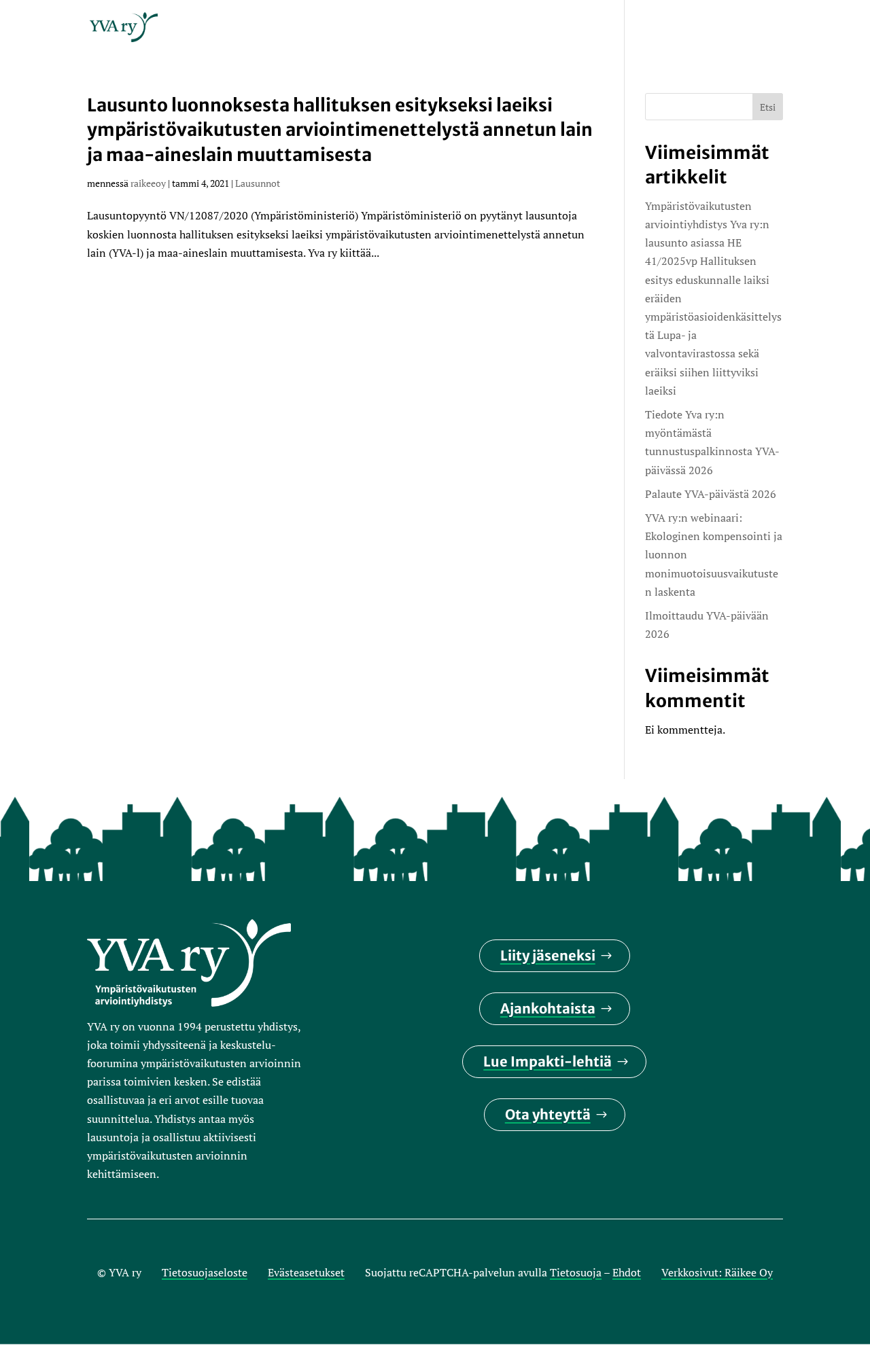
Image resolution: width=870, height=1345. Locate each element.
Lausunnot (257, 183)
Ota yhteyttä (548, 1114)
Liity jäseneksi (547, 955)
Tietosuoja (576, 1272)
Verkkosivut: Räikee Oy (717, 1272)
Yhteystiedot (745, 28)
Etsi (768, 107)
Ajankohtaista (547, 1008)
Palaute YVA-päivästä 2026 (710, 493)
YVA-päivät (495, 28)
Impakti (421, 28)
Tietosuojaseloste (204, 1272)
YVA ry (359, 28)
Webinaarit (579, 28)
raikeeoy (148, 183)
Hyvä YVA (659, 28)
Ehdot (626, 1272)
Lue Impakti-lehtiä (547, 1061)
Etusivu (299, 28)
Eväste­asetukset (306, 1272)
